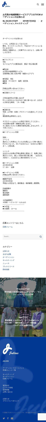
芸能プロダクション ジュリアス (14, 412)
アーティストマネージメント (13, 368)
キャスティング (21, 23)
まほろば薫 (7, 254)
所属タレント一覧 (9, 370)
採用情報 (6, 390)
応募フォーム (8, 227)
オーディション (8, 257)
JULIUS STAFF (11, 21)
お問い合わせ (8, 392)
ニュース (6, 263)
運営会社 (6, 385)
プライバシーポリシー (11, 401)
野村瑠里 (6, 269)
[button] (42, 4)
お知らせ (6, 251)
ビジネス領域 (8, 388)
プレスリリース (8, 266)
